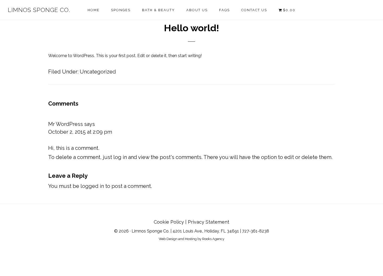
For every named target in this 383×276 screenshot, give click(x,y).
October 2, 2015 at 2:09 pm (80, 132)
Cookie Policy (169, 222)
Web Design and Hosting (178, 239)
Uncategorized (98, 72)
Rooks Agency (213, 239)
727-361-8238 (255, 231)
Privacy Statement (208, 222)
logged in (92, 186)
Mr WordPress (65, 124)
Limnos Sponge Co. (39, 10)
